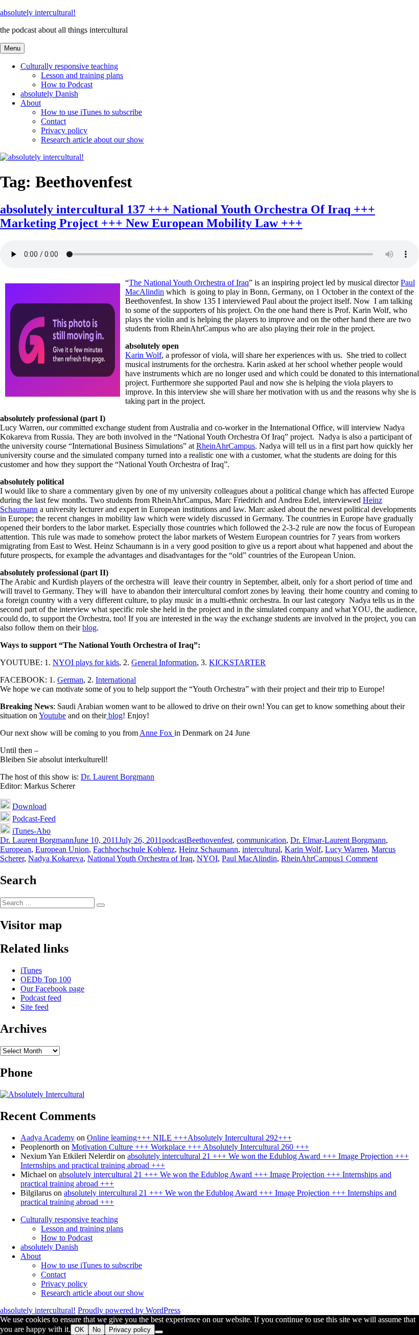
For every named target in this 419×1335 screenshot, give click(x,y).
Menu (12, 48)
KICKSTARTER (237, 662)
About (30, 103)
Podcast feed (40, 997)
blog (89, 627)
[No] (159, 1331)
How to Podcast (66, 84)
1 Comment (359, 858)
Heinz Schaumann (208, 849)
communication (261, 840)
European (15, 849)
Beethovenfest (209, 840)
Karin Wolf (143, 355)
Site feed (34, 1007)
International (116, 679)
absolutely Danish (49, 93)
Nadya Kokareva (55, 858)
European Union (62, 849)
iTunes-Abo (31, 831)
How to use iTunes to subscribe (91, 112)
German (70, 679)
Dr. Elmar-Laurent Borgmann (338, 840)
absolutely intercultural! (38, 12)
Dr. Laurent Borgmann (117, 776)
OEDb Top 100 (45, 979)
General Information (164, 662)
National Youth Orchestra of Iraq (140, 858)
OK (79, 1329)
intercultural (261, 849)
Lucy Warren (346, 849)
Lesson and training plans (82, 75)
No (96, 1329)
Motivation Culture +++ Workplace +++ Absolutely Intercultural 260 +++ (190, 1147)
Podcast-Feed (34, 818)
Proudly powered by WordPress (129, 1310)
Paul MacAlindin (249, 858)
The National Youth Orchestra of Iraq (189, 282)
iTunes (31, 970)
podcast (174, 840)
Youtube (52, 715)
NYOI (207, 858)
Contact (53, 121)
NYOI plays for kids (86, 662)
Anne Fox (156, 733)
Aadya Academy (47, 1137)
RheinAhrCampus (225, 446)
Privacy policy (64, 130)
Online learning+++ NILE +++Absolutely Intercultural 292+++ (189, 1137)
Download (29, 806)
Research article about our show (92, 139)
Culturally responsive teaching (69, 66)
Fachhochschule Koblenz (134, 849)
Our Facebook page (52, 988)
